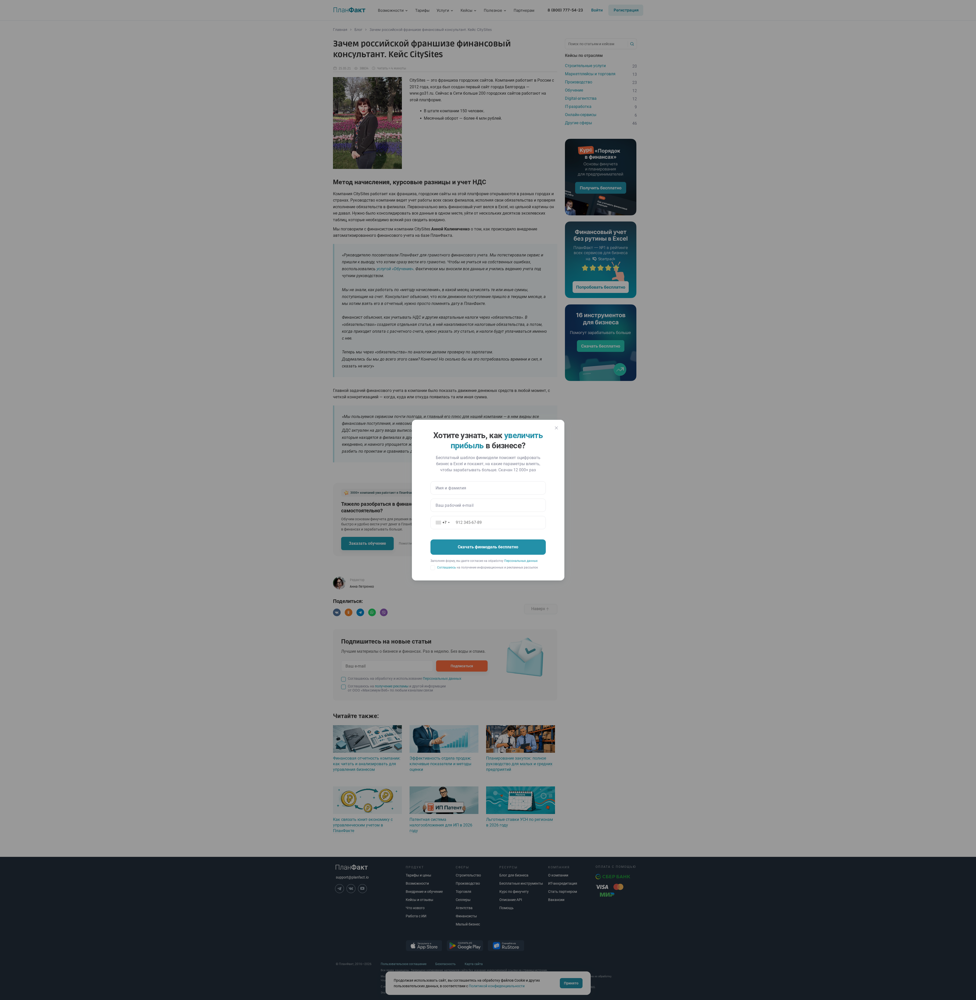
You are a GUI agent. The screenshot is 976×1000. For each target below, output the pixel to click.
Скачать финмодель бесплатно (488, 547)
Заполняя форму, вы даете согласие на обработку (484, 561)
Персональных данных (521, 561)
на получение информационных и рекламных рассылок (487, 567)
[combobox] (443, 522)
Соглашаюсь (446, 567)
